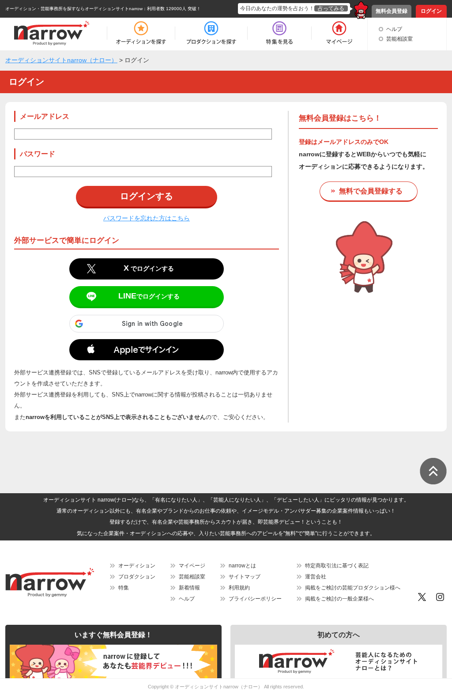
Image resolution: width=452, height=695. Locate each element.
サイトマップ (244, 577)
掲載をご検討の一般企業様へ (339, 599)
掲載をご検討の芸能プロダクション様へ (352, 588)
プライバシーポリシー (255, 599)
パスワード (37, 154)
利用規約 (239, 588)
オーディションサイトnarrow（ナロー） (219, 686)
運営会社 (315, 577)
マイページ (192, 566)
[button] (146, 351)
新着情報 (189, 588)
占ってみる (331, 8)
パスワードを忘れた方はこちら (146, 218)
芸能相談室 (399, 39)
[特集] (279, 33)
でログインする (149, 268)
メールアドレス (44, 116)
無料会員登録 (391, 11)
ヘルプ (394, 29)
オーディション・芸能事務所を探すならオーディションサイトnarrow (74, 8)
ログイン (431, 11)
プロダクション (136, 577)
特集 (123, 588)
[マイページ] (338, 33)
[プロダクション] (211, 33)
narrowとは (242, 566)
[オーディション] (141, 33)
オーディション (136, 566)
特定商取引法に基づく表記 (337, 566)
